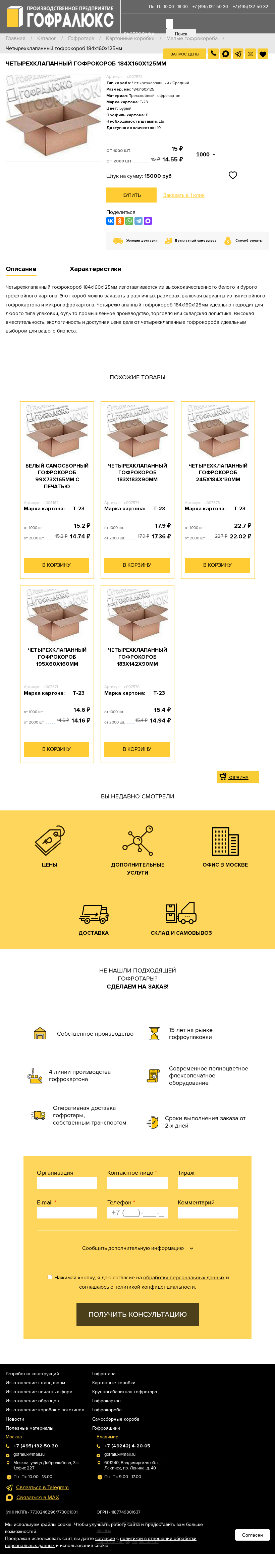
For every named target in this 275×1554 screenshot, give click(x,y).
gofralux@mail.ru (29, 1454)
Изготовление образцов (32, 1401)
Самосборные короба (115, 1419)
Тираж (186, 1173)
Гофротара (81, 38)
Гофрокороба (106, 1410)
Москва (14, 1437)
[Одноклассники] (120, 221)
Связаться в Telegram (42, 1487)
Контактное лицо (132, 1173)
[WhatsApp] (129, 221)
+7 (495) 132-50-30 (210, 6)
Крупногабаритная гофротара (124, 1392)
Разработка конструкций (32, 1374)
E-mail (46, 1202)
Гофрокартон (106, 1401)
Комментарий (196, 1202)
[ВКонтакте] (110, 221)
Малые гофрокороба (192, 38)
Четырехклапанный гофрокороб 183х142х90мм (137, 657)
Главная (15, 38)
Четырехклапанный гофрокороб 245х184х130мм (218, 473)
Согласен (252, 1535)
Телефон (121, 1202)
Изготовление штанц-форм (35, 1383)
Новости (15, 1419)
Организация (55, 1173)
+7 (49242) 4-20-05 (127, 1446)
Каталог (46, 38)
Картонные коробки (130, 38)
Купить (131, 195)
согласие (105, 1538)
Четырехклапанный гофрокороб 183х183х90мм (137, 473)
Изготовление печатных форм (39, 1392)
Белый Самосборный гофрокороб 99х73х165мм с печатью (57, 476)
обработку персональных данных (184, 1277)
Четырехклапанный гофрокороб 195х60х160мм (57, 657)
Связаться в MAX (37, 1497)
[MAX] (148, 221)
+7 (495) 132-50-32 (250, 6)
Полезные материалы (29, 1428)
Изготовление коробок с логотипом (45, 1410)
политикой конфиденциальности (154, 1287)
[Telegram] (138, 221)
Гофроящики (106, 1428)
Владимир (107, 1437)
